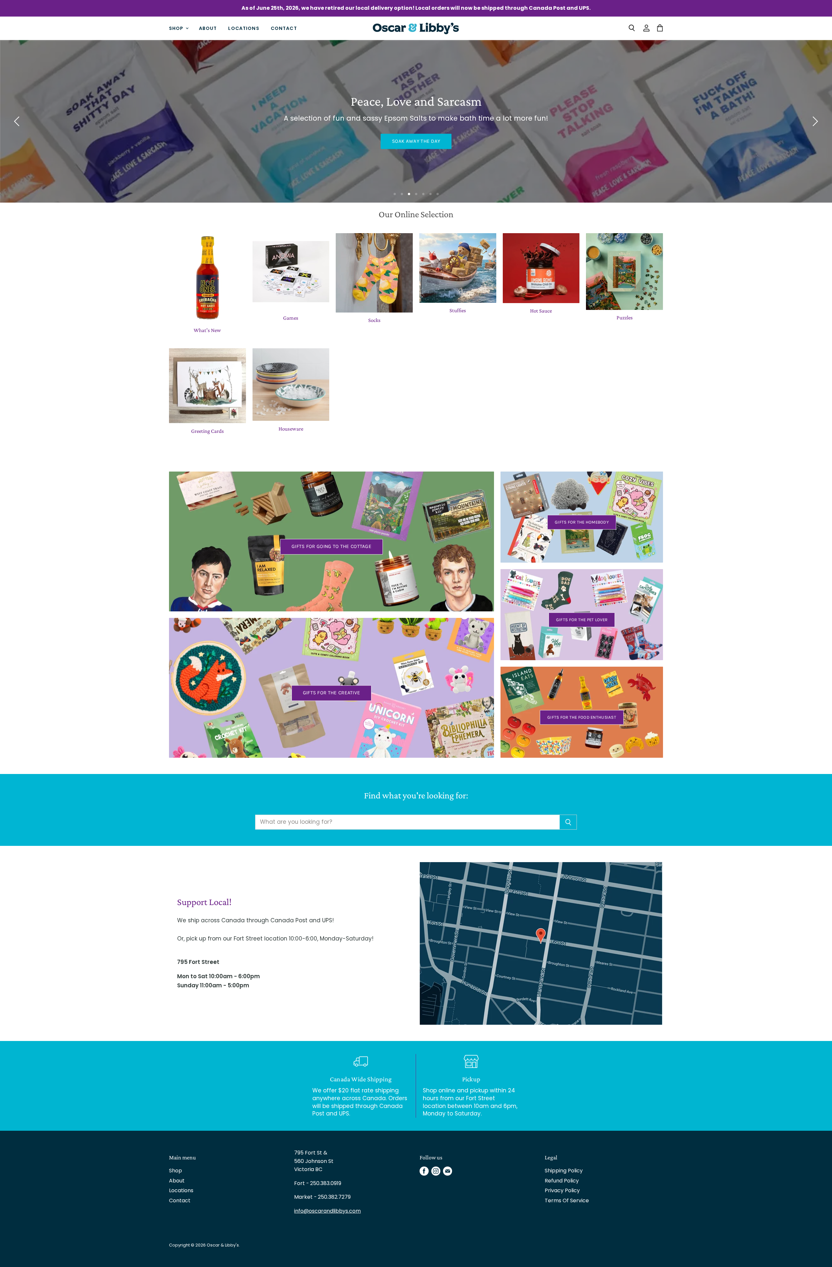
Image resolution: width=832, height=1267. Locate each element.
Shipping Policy (564, 1170)
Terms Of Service (567, 1200)
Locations (243, 28)
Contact (284, 28)
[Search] (568, 822)
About (208, 28)
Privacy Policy (562, 1190)
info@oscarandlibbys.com (327, 1211)
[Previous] (17, 121)
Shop (177, 28)
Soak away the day (416, 141)
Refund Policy (562, 1180)
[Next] (814, 121)
